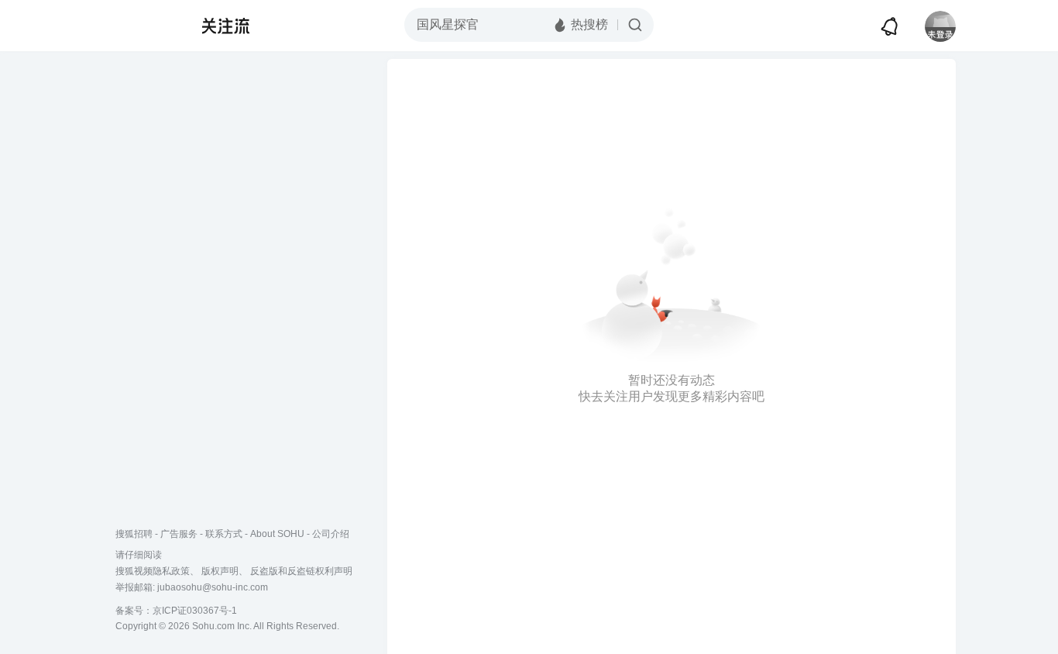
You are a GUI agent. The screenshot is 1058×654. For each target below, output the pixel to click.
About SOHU (277, 533)
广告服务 (179, 533)
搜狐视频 (146, 26)
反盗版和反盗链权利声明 (301, 571)
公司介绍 (330, 533)
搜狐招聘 (134, 533)
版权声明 (220, 571)
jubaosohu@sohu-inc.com (212, 587)
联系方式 (223, 533)
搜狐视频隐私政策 (152, 571)
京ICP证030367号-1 (195, 610)
